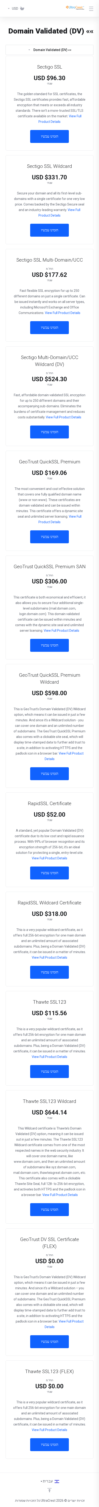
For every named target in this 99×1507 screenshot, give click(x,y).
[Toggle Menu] (91, 8)
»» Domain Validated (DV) (52, 50)
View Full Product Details (62, 313)
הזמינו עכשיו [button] (49, 136)
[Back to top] (49, 1490)
